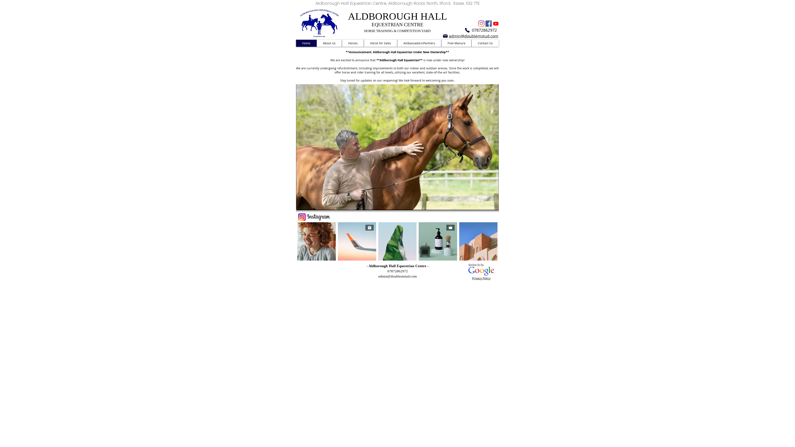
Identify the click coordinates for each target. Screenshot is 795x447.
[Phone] (467, 30)
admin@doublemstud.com (397, 276)
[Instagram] (481, 23)
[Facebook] (488, 23)
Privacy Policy (481, 278)
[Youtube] (496, 23)
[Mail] (445, 36)
